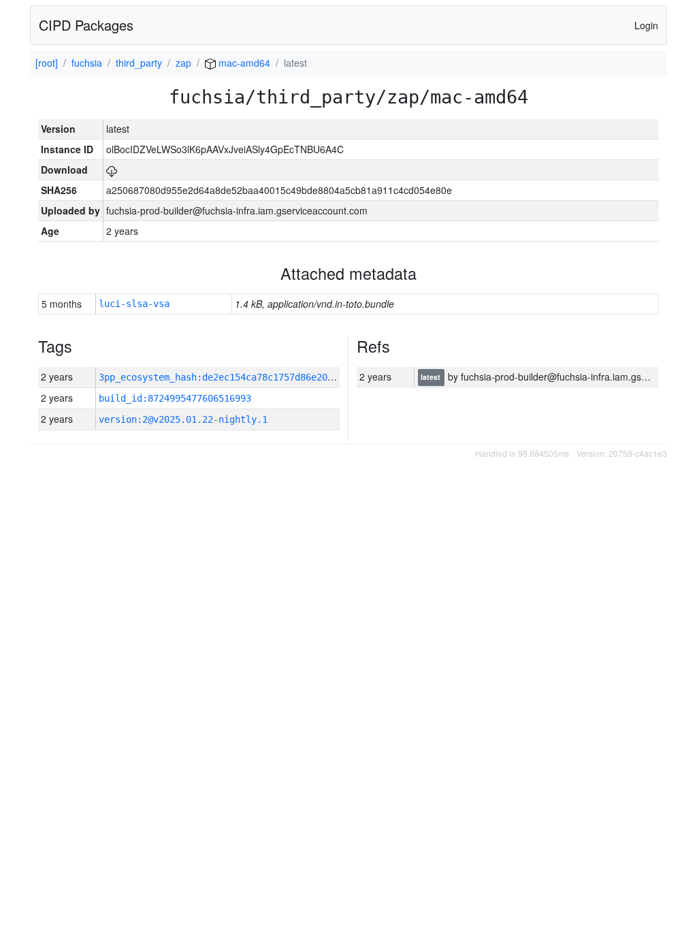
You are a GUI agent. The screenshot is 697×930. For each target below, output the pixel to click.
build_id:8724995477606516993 (175, 398)
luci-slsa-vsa (134, 303)
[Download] (111, 169)
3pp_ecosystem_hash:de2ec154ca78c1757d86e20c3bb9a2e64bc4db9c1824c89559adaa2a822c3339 (325, 377)
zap (183, 62)
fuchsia (86, 62)
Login (646, 25)
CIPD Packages (86, 25)
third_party (139, 62)
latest (431, 377)
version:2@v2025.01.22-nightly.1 (183, 419)
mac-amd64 (243, 62)
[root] (46, 62)
